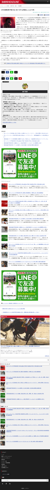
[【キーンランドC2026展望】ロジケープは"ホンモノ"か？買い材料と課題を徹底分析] (4, 264)
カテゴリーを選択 (5, 474)
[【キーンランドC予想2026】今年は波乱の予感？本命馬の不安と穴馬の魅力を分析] (4, 186)
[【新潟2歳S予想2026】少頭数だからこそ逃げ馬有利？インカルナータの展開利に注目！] (4, 229)
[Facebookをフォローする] (6, 484)
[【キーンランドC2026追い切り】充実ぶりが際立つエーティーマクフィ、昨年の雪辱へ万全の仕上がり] (4, 212)
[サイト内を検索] (48, 360)
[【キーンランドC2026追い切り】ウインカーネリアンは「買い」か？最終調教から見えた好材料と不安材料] (4, 247)
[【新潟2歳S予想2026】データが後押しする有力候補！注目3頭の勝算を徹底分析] (4, 221)
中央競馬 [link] (19, 5)
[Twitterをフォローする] (2, 484)
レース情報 (7, 5)
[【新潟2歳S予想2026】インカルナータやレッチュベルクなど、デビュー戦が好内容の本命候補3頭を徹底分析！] (2, 432)
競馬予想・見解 (13, 5)
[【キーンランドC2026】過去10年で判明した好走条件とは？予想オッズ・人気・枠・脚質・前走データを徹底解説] (4, 204)
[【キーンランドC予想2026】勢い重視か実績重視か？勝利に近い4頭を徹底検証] (4, 195)
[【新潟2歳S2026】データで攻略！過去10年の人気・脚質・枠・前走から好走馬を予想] (4, 238)
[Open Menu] (48, 1)
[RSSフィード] (10, 484)
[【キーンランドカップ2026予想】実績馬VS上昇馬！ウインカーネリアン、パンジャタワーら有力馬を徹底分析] (4, 255)
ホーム (1, 5)
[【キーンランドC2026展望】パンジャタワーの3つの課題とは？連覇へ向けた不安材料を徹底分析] (2, 437)
